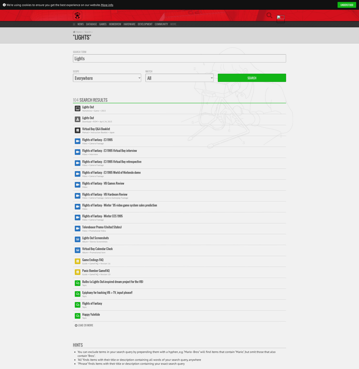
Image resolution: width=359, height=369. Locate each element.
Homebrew (115, 24)
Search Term (79, 52)
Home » (79, 31)
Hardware (129, 24)
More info (107, 5)
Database (91, 24)
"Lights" (82, 37)
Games (103, 24)
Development (145, 24)
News (81, 24)
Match (148, 71)
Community (161, 24)
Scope (76, 71)
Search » (89, 31)
